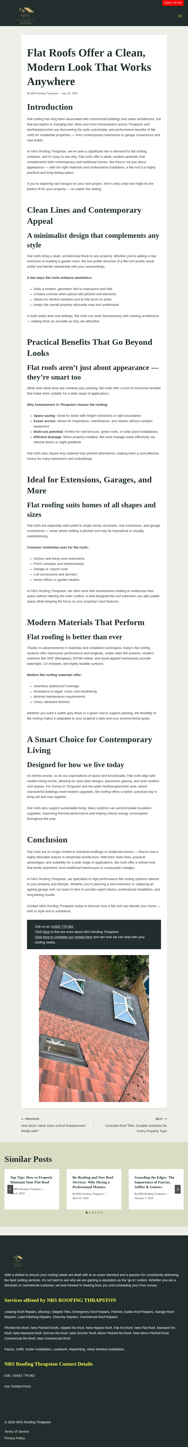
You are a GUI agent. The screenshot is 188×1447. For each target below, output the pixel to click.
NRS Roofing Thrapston (44, 93)
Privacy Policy (14, 1438)
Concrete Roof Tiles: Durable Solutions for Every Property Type (136, 1125)
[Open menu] (180, 16)
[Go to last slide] (10, 1189)
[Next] (178, 1189)
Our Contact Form (17, 1386)
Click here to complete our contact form (63, 937)
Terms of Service (16, 1431)
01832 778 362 (173, 2)
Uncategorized (38, 42)
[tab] (87, 1213)
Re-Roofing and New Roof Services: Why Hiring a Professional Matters (93, 1182)
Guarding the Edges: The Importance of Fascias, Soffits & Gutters (154, 1182)
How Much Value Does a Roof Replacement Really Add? (53, 1125)
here (46, 932)
